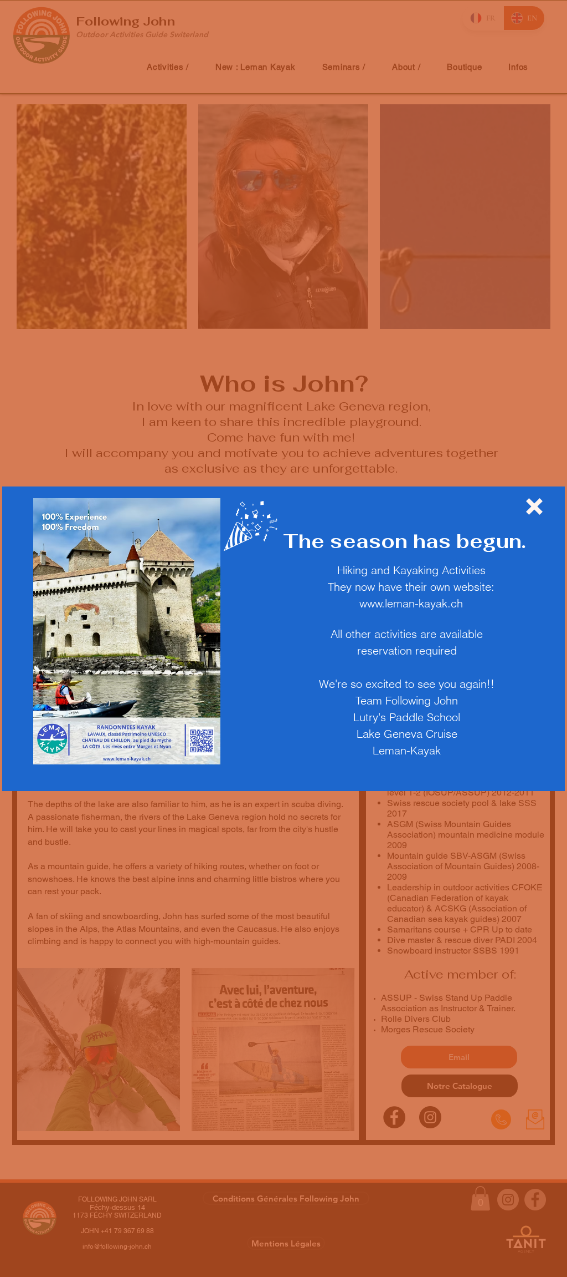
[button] (534, 506)
